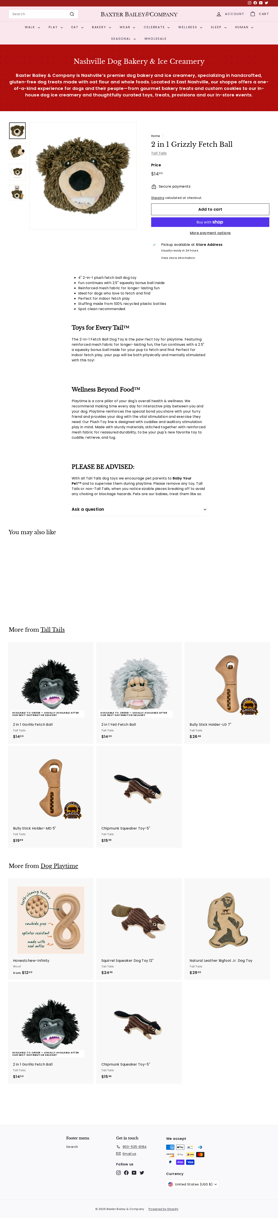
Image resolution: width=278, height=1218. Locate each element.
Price (156, 165)
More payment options (210, 232)
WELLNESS (188, 27)
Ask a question (88, 509)
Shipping (157, 198)
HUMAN (242, 27)
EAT (75, 27)
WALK (31, 27)
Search (72, 1146)
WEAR (126, 27)
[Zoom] (83, 175)
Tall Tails (159, 153)
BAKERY (100, 27)
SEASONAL (121, 38)
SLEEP (217, 27)
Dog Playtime (59, 866)
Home (155, 136)
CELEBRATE (155, 27)
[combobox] (43, 14)
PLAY (54, 27)
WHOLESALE (155, 38)
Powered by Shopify (163, 1209)
